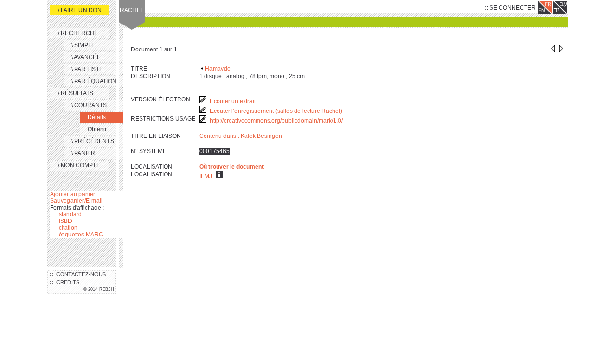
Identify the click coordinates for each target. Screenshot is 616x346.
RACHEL (132, 10)
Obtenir (97, 129)
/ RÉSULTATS (75, 93)
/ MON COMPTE (79, 165)
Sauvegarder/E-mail (76, 201)
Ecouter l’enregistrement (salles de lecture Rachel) (276, 111)
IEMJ (205, 176)
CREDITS (66, 282)
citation (68, 227)
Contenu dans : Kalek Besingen (240, 136)
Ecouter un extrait (233, 101)
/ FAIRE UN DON (80, 10)
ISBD (65, 221)
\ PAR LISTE (87, 69)
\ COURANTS (89, 105)
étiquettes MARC (81, 234)
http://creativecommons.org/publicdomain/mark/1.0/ (277, 120)
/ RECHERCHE (78, 33)
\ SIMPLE (83, 45)
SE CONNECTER (512, 7)
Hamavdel (218, 68)
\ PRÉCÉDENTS (92, 141)
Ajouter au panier (72, 194)
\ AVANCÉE (86, 57)
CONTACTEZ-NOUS (79, 274)
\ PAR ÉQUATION (93, 81)
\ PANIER (83, 153)
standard (70, 214)
